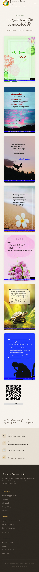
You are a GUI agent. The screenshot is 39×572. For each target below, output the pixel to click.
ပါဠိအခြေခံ (5, 503)
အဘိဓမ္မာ (5, 499)
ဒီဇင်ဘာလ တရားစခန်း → (30, 421)
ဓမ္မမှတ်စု (5, 546)
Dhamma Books (19, 15)
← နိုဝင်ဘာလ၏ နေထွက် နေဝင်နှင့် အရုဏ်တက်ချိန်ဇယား (13, 421)
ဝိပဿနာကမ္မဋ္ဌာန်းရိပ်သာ (9, 495)
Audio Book (5, 553)
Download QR (13, 404)
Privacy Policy (6, 532)
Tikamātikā (5, 510)
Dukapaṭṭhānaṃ (6, 507)
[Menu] (35, 3)
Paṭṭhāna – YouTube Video (9, 550)
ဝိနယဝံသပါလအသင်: (8, 528)
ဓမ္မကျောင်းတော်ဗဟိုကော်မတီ (11, 521)
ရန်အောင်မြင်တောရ (8, 524)
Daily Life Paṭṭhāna (7, 542)
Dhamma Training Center (17, 2)
